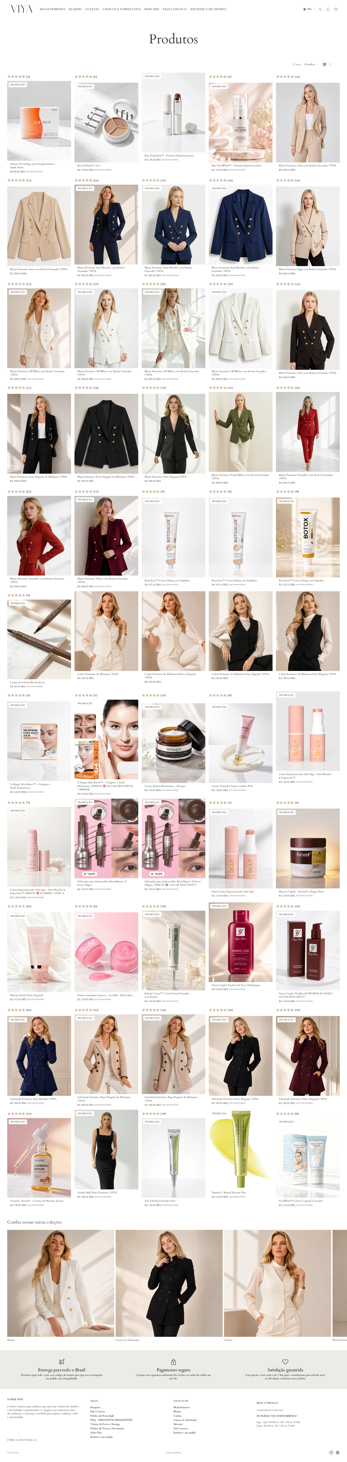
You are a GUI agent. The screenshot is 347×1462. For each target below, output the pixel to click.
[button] (311, 64)
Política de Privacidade (102, 1415)
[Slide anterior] (12, 121)
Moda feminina (182, 1407)
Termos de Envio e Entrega (105, 1424)
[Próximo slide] (65, 121)
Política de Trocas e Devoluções (107, 1428)
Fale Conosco (97, 1411)
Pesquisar (95, 1407)
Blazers (177, 1411)
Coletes (177, 1415)
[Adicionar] (132, 157)
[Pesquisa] (320, 9)
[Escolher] (65, 155)
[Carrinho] (336, 9)
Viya (16, 1452)
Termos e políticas (173, 1452)
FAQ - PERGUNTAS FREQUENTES (111, 1420)
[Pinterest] (337, 1452)
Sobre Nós (96, 1432)
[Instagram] (331, 1452)
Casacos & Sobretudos (185, 1420)
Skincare (178, 1424)
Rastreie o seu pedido (101, 1437)
